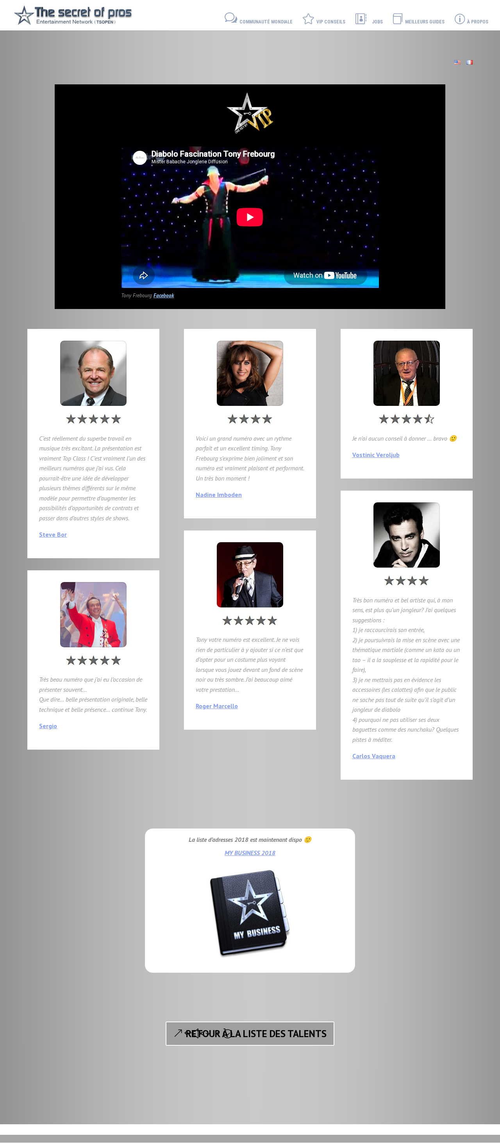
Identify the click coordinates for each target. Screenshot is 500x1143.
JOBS (377, 22)
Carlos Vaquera (373, 756)
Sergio (48, 726)
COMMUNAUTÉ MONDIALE (265, 22)
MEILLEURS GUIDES (424, 22)
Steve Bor (53, 534)
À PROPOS (476, 22)
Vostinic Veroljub (376, 455)
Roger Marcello (217, 706)
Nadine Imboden (219, 494)
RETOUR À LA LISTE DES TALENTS (256, 1033)
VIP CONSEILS (329, 22)
